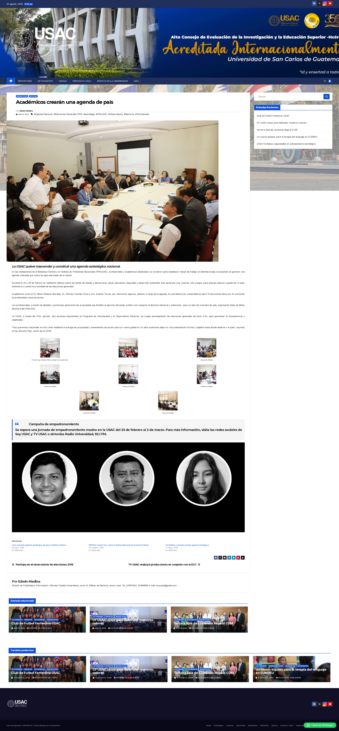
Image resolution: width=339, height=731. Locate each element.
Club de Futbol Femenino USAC (35, 623)
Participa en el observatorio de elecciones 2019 (44, 564)
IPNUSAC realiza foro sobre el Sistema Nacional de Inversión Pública (119, 545)
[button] (325, 81)
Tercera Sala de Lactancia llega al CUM (203, 623)
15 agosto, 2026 (103, 678)
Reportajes (25, 81)
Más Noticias (22, 96)
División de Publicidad (40, 628)
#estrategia (88, 114)
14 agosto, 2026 (185, 678)
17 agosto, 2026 (22, 678)
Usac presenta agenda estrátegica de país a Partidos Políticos (39, 545)
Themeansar (54, 725)
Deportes (28, 620)
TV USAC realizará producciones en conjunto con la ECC (162, 564)
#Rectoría (129, 114)
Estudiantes (45, 81)
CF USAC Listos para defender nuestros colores (122, 621)
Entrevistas (290, 666)
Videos (63, 81)
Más (136, 81)
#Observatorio (115, 114)
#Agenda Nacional (43, 114)
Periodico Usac (82, 81)
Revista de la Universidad (112, 81)
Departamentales (276, 666)
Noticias (33, 96)
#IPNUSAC (101, 114)
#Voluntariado (142, 114)
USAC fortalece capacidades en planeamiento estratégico (286, 143)
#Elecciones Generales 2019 (68, 114)
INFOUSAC (264, 725)
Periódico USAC (287, 725)
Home (208, 725)
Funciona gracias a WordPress (20, 725)
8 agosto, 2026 (266, 678)
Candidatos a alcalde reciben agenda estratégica (187, 545)
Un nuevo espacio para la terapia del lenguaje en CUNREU (287, 136)
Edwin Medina (26, 111)
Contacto (230, 725)
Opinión (274, 725)
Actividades (17, 620)
